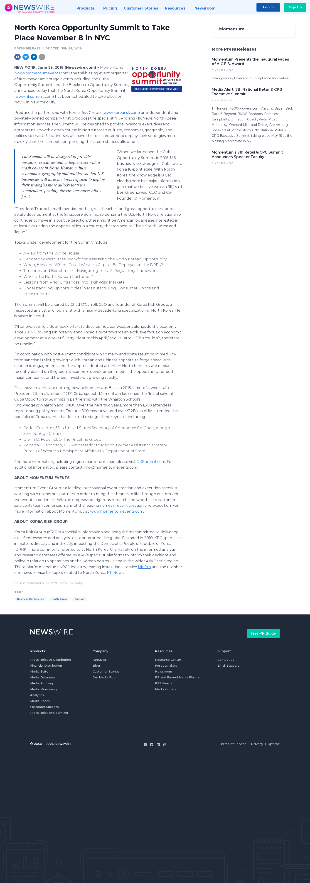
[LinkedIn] (158, 744)
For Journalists (166, 665)
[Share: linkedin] (34, 57)
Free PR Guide (263, 633)
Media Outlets (166, 689)
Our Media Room (105, 677)
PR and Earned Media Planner (178, 677)
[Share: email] (42, 57)
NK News (115, 572)
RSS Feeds (163, 683)
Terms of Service (232, 744)
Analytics (37, 695)
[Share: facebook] (17, 57)
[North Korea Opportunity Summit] (156, 79)
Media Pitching (41, 683)
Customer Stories (106, 671)
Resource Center (168, 659)
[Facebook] (145, 744)
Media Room (40, 701)
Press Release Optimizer (49, 712)
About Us (100, 659)
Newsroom (163, 671)
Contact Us (225, 659)
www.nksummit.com (34, 96)
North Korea (59, 599)
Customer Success (44, 707)
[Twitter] (151, 744)
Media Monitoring (43, 689)
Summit (79, 599)
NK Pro (144, 567)
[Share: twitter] (25, 57)
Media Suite (39, 671)
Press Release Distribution (50, 659)
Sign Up (295, 7)
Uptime (274, 744)
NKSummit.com (151, 462)
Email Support (228, 665)
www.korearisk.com (121, 112)
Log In (268, 7)
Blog (96, 665)
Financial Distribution (46, 665)
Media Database (42, 677)
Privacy (257, 744)
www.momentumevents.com (42, 73)
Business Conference (30, 599)
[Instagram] (164, 744)
